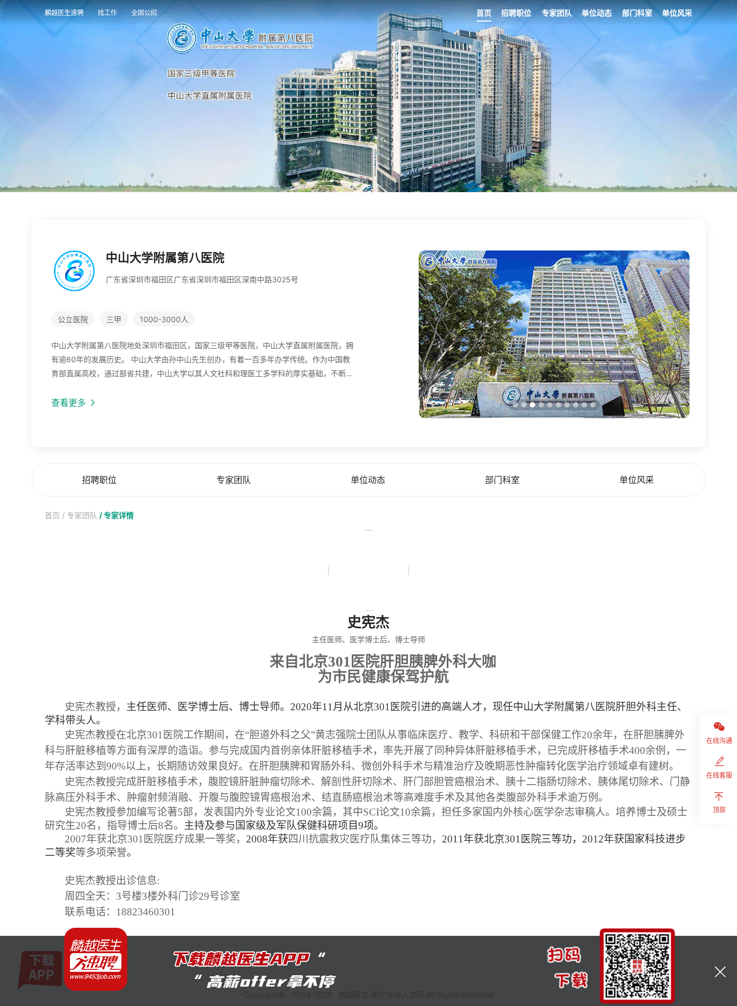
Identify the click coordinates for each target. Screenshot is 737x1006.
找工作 (107, 13)
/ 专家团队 (79, 515)
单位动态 (597, 12)
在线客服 (719, 775)
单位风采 (677, 12)
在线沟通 (719, 741)
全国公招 (144, 13)
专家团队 (557, 12)
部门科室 (637, 12)
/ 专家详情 (116, 515)
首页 (484, 12)
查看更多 (69, 402)
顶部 (719, 810)
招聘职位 (516, 12)
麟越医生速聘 (64, 13)
